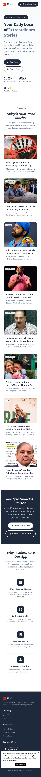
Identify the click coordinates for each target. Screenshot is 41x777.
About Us (6, 715)
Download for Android (22, 534)
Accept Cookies (20, 764)
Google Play (15, 69)
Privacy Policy (8, 729)
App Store (14, 62)
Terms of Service (9, 732)
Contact (6, 719)
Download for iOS (22, 525)
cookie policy (13, 760)
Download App (29, 4)
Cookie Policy (8, 736)
